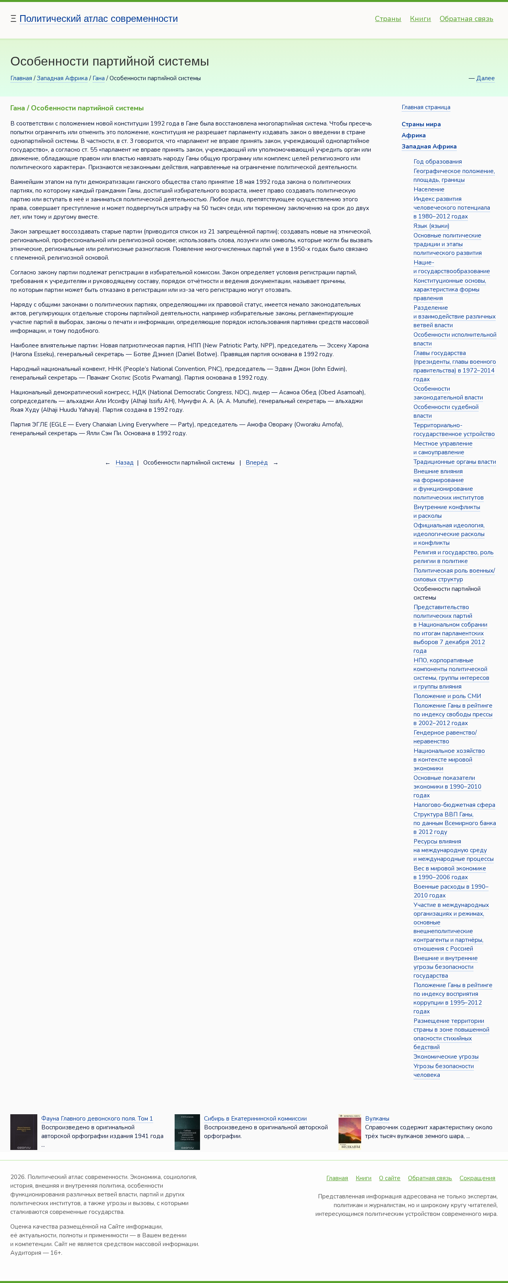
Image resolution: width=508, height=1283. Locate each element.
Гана (98, 78)
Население (429, 189)
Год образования (438, 162)
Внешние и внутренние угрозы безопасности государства (446, 967)
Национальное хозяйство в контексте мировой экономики (449, 759)
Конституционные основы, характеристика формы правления (450, 289)
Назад (124, 463)
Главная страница (426, 107)
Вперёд (257, 463)
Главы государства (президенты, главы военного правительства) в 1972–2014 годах (455, 366)
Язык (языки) (432, 226)
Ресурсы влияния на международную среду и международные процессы (454, 850)
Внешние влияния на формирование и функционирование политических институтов (449, 484)
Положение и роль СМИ (447, 696)
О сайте (389, 1178)
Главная (21, 78)
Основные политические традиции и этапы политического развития (448, 244)
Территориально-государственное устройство (454, 429)
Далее (485, 78)
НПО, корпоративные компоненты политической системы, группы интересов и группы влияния (451, 673)
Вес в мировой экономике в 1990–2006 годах (450, 872)
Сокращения (477, 1178)
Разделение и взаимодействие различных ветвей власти (455, 316)
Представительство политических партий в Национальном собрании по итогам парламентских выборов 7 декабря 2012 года (450, 629)
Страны (388, 18)
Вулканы (377, 1119)
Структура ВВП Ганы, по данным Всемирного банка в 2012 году (455, 823)
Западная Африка (62, 78)
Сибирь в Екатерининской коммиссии (255, 1119)
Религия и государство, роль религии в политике (454, 556)
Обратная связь (466, 18)
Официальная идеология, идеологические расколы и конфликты (449, 534)
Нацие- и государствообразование (452, 267)
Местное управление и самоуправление (443, 448)
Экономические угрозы (446, 1057)
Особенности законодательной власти (448, 393)
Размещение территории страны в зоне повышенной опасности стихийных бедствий (451, 1034)
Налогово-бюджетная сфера (454, 805)
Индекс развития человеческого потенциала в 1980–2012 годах (452, 207)
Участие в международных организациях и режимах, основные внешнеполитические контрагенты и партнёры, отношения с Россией (451, 927)
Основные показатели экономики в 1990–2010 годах (447, 786)
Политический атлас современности (98, 18)
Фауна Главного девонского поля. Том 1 (97, 1119)
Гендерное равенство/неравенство (445, 737)
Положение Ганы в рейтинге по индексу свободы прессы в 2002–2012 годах (453, 714)
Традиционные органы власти (455, 462)
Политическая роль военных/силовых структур (454, 575)
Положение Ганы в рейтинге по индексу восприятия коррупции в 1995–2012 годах (453, 998)
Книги (420, 18)
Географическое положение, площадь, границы (454, 175)
